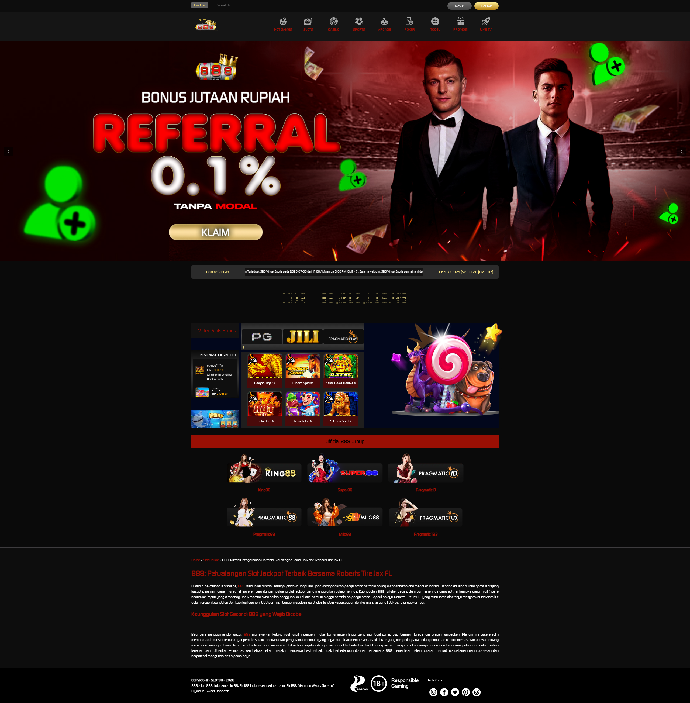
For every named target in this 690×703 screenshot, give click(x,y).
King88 (264, 489)
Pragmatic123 (426, 534)
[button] (8, 151)
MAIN (265, 371)
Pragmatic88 (264, 534)
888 (241, 586)
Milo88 (345, 534)
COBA (265, 359)
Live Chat (200, 5)
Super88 (345, 489)
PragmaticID (426, 489)
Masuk (459, 6)
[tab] (262, 336)
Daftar (486, 6)
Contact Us (223, 5)
